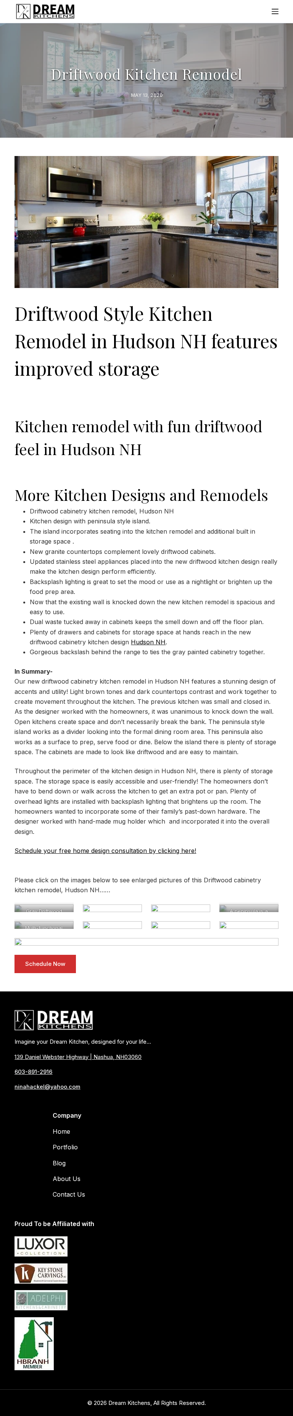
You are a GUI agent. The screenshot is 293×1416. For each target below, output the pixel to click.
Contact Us (69, 1194)
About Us (66, 1179)
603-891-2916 (33, 1071)
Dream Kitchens (129, 1402)
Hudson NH (148, 642)
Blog (59, 1163)
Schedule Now (45, 963)
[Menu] (275, 11)
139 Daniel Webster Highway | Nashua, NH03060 (78, 1057)
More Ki (41, 494)
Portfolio (65, 1147)
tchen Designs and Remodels (168, 494)
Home (61, 1131)
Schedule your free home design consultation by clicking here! (105, 850)
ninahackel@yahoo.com (47, 1086)
